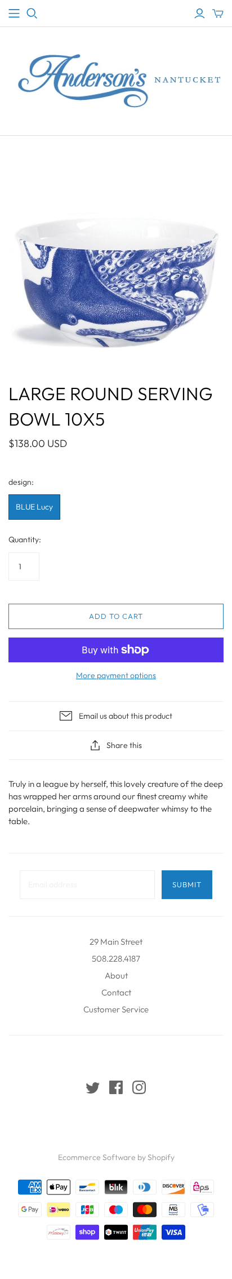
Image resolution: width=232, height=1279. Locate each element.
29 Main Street (116, 941)
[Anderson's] (14, 13)
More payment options (116, 675)
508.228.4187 (116, 958)
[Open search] (32, 13)
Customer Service (116, 1009)
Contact (116, 992)
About (116, 975)
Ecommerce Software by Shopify (116, 1157)
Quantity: (24, 539)
